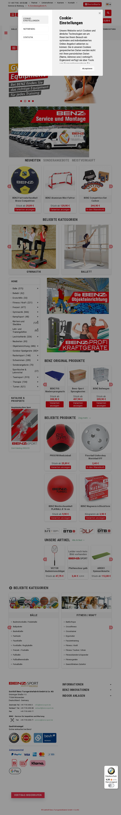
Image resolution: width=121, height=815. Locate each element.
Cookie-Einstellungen (31, 19)
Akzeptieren (87, 68)
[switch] (111, 785)
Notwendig (29, 29)
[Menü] (116, 767)
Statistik (28, 37)
